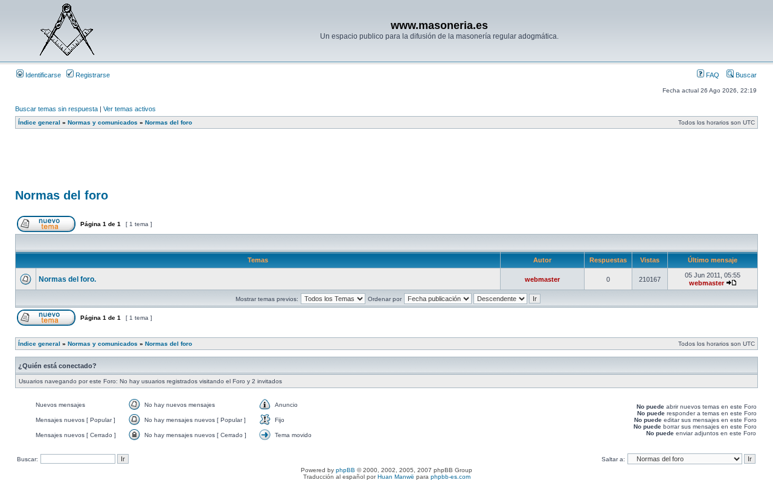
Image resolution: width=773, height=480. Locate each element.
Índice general (39, 122)
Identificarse (42, 75)
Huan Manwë (395, 476)
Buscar (745, 75)
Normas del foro (168, 122)
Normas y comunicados (103, 122)
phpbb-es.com (450, 476)
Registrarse (92, 75)
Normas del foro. (67, 279)
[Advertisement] (235, 162)
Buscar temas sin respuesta (56, 108)
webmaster (542, 279)
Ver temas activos (129, 108)
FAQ (711, 75)
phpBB (345, 470)
